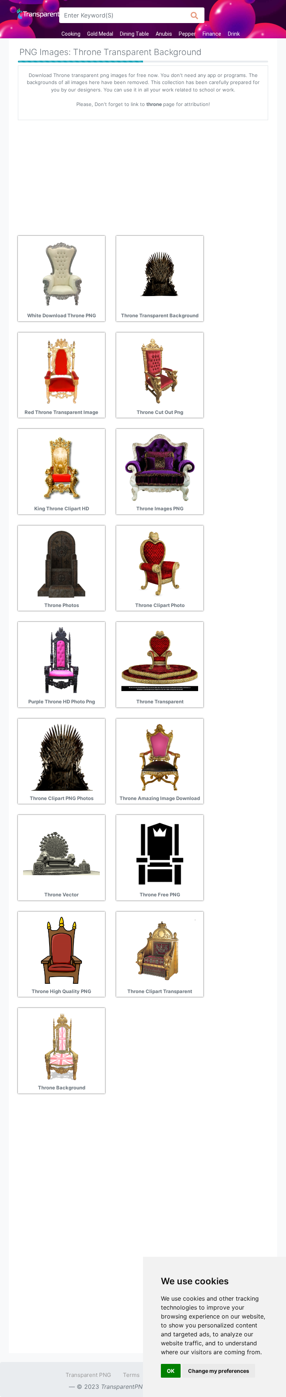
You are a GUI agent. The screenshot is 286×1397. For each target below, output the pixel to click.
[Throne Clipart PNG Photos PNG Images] (61, 756)
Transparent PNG (88, 1374)
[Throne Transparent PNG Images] (160, 660)
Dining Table (134, 34)
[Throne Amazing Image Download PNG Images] (160, 756)
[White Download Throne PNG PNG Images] (61, 273)
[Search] (194, 15)
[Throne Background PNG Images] (61, 1046)
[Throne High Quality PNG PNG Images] (61, 949)
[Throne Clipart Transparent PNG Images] (160, 949)
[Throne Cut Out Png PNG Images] (160, 370)
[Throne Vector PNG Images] (61, 853)
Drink (234, 34)
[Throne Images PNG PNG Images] (160, 467)
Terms (131, 1374)
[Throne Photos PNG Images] (61, 563)
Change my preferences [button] (218, 1371)
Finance (212, 34)
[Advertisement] (143, 175)
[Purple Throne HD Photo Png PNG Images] (61, 660)
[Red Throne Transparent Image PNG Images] (61, 370)
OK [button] (171, 1371)
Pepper (187, 34)
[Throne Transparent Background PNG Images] (160, 273)
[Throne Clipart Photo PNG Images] (160, 563)
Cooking (70, 34)
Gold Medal (100, 34)
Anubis (164, 34)
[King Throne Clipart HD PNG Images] (61, 467)
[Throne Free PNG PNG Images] (160, 853)
